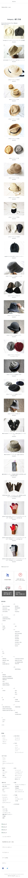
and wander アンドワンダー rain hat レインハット (14, 60)
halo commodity (18, 633)
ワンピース (17, 738)
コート (4, 738)
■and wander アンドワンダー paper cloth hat (14, 454)
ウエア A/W (5, 810)
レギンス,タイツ (6, 788)
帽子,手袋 (18, 19)
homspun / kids (18, 642)
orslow (4, 690)
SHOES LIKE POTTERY (8, 710)
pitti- (16, 692)
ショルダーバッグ (19, 772)
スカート (4, 761)
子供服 (15, 795)
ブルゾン (4, 741)
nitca (4, 681)
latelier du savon (18, 660)
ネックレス (5, 797)
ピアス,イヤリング (6, 802)
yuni (3, 721)
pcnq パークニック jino (14, 99)
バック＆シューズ (19, 799)
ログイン (4, 863)
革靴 (3, 770)
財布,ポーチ (17, 779)
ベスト (16, 745)
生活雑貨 (17, 786)
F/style (4, 627)
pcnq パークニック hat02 (14, 119)
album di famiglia (6, 606)
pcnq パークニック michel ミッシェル (14, 276)
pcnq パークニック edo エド (14, 413)
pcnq (16, 694)
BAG (15, 768)
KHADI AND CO (6, 663)
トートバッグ (18, 770)
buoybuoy (17, 611)
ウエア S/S (5, 809)
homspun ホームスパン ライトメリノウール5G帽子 (14, 40)
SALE (3, 807)
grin (16, 626)
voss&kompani (18, 714)
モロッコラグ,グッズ (19, 791)
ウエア (16, 797)
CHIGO (4, 620)
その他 (16, 800)
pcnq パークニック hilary (14, 217)
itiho (3, 653)
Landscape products (19, 658)
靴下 (3, 789)
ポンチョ (4, 743)
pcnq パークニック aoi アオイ (14, 315)
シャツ (16, 750)
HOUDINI (17, 638)
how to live (17, 644)
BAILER (16, 606)
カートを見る (5, 857)
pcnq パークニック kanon (14, 79)
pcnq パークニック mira (14, 177)
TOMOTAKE (17, 706)
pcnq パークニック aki (14, 158)
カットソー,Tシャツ (19, 752)
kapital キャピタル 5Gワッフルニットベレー (14, 256)
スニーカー (5, 772)
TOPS (15, 743)
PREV (2, 24)
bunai (16, 609)
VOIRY (16, 712)
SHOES (3, 768)
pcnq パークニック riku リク (14, 295)
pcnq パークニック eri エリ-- (14, 354)
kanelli (4, 662)
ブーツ (4, 773)
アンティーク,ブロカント (20, 784)
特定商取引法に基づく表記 (8, 841)
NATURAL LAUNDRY (7, 676)
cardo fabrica (5, 617)
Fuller (4, 626)
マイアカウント (5, 852)
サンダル (4, 777)
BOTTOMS (4, 755)
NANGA (4, 674)
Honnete (17, 637)
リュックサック (18, 773)
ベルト (4, 791)
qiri (3, 699)
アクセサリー (5, 795)
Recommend (7, 23)
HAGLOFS (17, 631)
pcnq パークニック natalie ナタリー (14, 394)
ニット (16, 747)
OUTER (3, 736)
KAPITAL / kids (6, 660)
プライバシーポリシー (7, 847)
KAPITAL (4, 658)
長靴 (3, 775)
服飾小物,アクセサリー (7, 814)
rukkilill (16, 699)
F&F (3, 629)
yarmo (4, 719)
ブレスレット (5, 799)
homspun (17, 640)
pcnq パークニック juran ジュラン (14, 335)
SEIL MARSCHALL (7, 706)
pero (16, 690)
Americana (5, 608)
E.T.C (3, 725)
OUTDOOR (16, 804)
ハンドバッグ (18, 777)
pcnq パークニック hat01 (14, 138)
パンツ (4, 759)
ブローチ (4, 800)
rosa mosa (17, 701)
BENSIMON (17, 608)
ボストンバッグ (18, 775)
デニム (4, 758)
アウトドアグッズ (19, 789)
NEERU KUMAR (6, 685)
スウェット (17, 748)
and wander (5, 611)
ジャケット (5, 739)
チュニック (17, 739)
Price (12, 23)
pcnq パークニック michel (14, 236)
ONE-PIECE (16, 736)
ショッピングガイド (6, 836)
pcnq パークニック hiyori (14, 197)
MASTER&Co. (18, 669)
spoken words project (7, 708)
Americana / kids (6, 609)
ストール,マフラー (6, 784)
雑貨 (15, 782)
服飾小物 (4, 782)
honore (16, 645)
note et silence (6, 683)
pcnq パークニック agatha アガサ (14, 374)
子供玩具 (17, 788)
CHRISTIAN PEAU (6, 618)
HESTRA (17, 635)
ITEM (2, 733)
